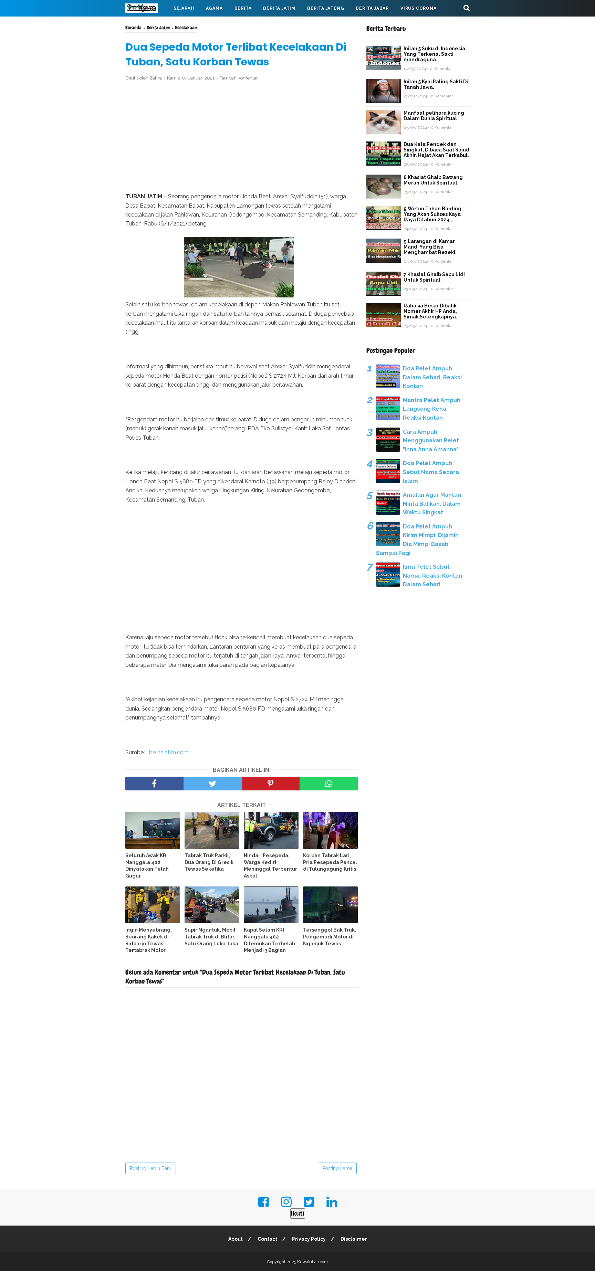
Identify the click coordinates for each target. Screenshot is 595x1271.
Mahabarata (147, 24)
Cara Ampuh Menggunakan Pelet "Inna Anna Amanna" (431, 441)
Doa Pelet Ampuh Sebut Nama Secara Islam (431, 472)
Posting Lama (337, 1168)
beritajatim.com (169, 752)
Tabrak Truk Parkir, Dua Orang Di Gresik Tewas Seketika (209, 862)
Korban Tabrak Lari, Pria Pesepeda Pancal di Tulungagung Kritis (330, 862)
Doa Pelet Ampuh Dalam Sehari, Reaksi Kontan (432, 377)
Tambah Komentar (239, 78)
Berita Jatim (279, 8)
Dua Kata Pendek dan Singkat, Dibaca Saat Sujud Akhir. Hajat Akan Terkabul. (436, 149)
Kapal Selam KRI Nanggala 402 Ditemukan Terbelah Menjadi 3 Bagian (269, 940)
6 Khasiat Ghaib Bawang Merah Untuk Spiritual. (433, 180)
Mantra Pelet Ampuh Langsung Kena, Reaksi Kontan (431, 409)
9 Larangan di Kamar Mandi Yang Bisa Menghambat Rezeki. (430, 247)
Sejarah (184, 8)
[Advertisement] (241, 137)
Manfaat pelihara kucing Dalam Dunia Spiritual (434, 115)
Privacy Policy (309, 1239)
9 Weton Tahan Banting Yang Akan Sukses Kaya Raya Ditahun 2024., (432, 214)
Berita (243, 8)
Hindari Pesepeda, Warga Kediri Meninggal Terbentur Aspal (270, 866)
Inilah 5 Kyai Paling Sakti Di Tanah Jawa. (436, 84)
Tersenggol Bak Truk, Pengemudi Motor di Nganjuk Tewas (329, 936)
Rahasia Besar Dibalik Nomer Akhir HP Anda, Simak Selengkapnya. (430, 311)
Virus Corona (418, 8)
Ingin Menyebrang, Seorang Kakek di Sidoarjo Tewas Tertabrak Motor (148, 940)
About (235, 1239)
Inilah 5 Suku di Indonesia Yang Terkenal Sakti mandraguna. (434, 54)
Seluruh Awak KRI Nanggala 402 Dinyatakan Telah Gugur (147, 866)
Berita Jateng (325, 8)
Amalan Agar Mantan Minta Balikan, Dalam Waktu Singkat (432, 504)
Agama (214, 8)
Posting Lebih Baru (150, 1168)
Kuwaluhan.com (312, 1261)
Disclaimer (354, 1239)
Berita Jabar (372, 8)
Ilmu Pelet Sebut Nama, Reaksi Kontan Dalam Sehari (432, 576)
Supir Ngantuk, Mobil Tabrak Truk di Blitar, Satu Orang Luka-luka (211, 936)
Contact (267, 1239)
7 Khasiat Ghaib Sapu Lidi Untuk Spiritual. (434, 277)
